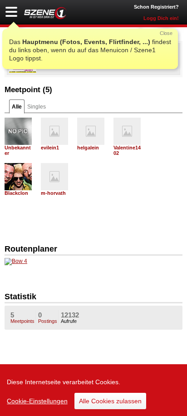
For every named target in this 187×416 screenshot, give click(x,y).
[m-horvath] (54, 176)
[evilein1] (54, 131)
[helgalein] (90, 131)
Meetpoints (22, 317)
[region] (93, 390)
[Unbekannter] (18, 131)
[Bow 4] (16, 261)
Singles (36, 107)
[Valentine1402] (127, 131)
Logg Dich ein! (161, 18)
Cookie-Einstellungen (37, 401)
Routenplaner (31, 248)
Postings (47, 317)
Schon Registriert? (156, 7)
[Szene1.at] (45, 12)
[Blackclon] (18, 176)
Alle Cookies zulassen (110, 401)
